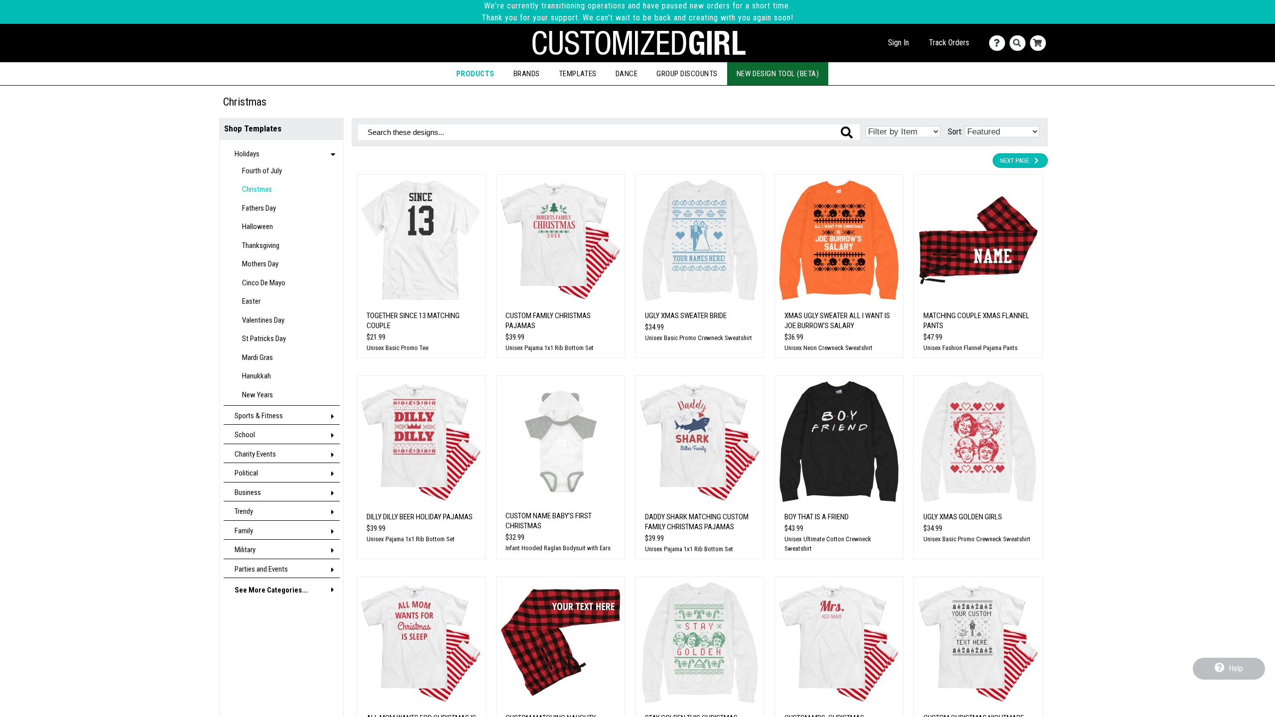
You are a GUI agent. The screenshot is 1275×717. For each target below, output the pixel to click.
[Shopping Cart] (1040, 43)
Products (475, 73)
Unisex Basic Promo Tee (397, 348)
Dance (627, 73)
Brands (526, 73)
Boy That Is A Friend (816, 516)
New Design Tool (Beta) (778, 73)
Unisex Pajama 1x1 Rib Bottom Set (550, 348)
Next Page (1014, 160)
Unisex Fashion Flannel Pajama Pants (970, 348)
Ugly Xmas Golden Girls (962, 516)
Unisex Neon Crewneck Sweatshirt (828, 348)
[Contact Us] (999, 43)
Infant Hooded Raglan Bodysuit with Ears (558, 548)
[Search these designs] (847, 132)
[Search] (1020, 43)
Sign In (898, 42)
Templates (578, 73)
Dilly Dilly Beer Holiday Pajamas (420, 516)
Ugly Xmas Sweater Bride (686, 315)
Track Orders (949, 42)
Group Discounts (686, 73)
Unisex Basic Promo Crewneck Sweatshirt (698, 338)
